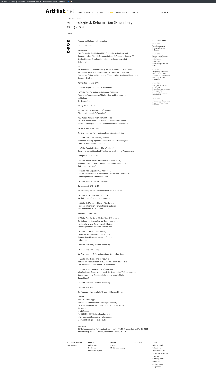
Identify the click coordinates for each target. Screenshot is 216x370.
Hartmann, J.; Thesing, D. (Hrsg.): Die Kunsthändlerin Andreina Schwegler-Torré (161, 88)
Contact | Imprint (158, 359)
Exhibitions (92, 348)
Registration (121, 12)
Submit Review (72, 345)
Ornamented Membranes (161, 101)
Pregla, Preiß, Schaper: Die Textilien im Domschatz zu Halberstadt (160, 58)
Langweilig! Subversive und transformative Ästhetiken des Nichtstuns (161, 73)
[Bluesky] (68, 1)
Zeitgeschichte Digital (33, 1)
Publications (92, 345)
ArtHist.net (62, 1)
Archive (110, 12)
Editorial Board (157, 345)
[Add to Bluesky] (70, 45)
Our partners (156, 367)
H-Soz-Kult (12, 1)
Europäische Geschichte (50, 1)
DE (162, 12)
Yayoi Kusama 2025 (158, 46)
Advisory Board (157, 364)
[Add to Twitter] (70, 52)
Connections (21, 1)
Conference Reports (95, 351)
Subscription (156, 348)
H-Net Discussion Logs (117, 348)
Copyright (155, 356)
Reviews (100, 12)
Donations (156, 361)
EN (165, 12)
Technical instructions (160, 353)
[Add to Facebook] (70, 49)
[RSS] (71, 1)
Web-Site (113, 345)
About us (134, 12)
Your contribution (85, 12)
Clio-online (4, 1)
